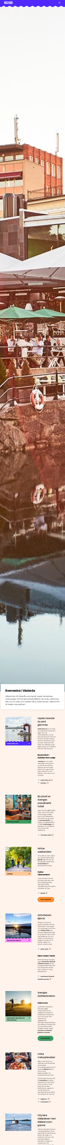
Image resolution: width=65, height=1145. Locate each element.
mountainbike (42, 864)
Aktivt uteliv (46, 949)
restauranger (47, 824)
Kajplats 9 (47, 1069)
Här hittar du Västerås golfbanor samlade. (45, 1031)
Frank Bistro (43, 1080)
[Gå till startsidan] (8, 2)
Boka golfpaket (45, 1038)
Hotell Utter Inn (43, 729)
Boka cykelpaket (46, 899)
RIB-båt (40, 860)
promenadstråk (45, 820)
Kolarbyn (41, 761)
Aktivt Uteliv (46, 930)
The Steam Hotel (47, 835)
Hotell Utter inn (47, 780)
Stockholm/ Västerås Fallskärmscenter (46, 963)
